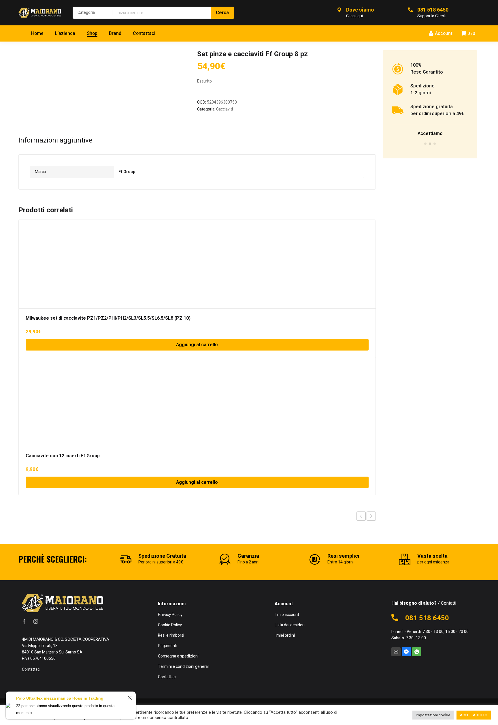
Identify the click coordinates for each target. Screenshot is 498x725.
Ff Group (126, 172)
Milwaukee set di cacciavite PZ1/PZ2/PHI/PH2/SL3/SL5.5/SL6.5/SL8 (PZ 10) (108, 318)
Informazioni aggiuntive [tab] (55, 140)
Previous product (361, 516)
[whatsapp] (416, 651)
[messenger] (406, 651)
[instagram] (35, 621)
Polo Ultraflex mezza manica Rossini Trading (59, 698)
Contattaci (31, 669)
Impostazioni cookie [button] (433, 715)
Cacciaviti (224, 109)
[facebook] (24, 621)
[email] (396, 651)
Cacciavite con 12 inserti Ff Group (63, 455)
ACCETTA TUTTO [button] (473, 715)
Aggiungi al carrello (197, 344)
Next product (371, 516)
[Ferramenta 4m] (39, 12)
